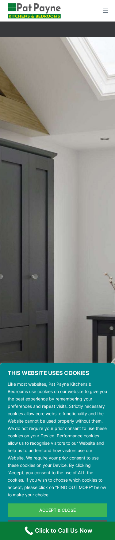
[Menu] (105, 11)
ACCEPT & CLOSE (57, 510)
